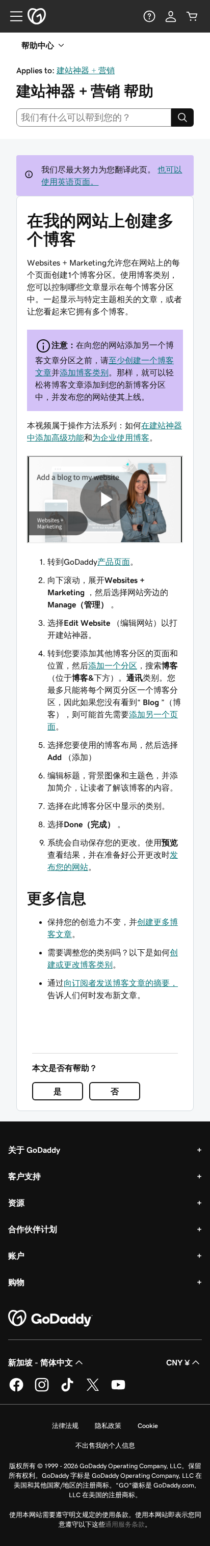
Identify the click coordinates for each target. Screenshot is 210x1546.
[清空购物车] (192, 16)
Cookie (148, 1425)
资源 (16, 1203)
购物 (16, 1282)
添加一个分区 (112, 665)
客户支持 (24, 1176)
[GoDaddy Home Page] (50, 1318)
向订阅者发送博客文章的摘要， (121, 983)
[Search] (182, 117)
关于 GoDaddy (34, 1150)
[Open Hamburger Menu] (12, 16)
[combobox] (94, 117)
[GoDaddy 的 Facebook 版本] (16, 1390)
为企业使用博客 (120, 437)
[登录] (170, 16)
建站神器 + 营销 (86, 70)
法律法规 (65, 1425)
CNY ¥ (178, 1362)
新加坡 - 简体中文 (40, 1362)
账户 (16, 1255)
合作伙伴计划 (32, 1229)
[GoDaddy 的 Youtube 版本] (118, 1390)
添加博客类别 (84, 372)
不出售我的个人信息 (105, 1445)
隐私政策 (108, 1425)
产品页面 (113, 562)
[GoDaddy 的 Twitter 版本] (93, 1390)
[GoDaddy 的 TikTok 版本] (67, 1390)
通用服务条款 (125, 1524)
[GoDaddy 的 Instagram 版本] (42, 1390)
